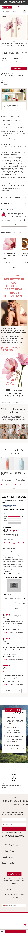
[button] (14, 116)
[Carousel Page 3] (13, 41)
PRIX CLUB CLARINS (18, 60)
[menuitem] (18, 7)
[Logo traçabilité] (3, 214)
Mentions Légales (14, 897)
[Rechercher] (24, 11)
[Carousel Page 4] (14, 41)
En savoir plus (5, 55)
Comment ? (4, 128)
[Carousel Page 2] (14, 267)
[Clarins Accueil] (7, 7)
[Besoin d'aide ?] (25, 925)
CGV (5, 894)
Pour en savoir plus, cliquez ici (14, 500)
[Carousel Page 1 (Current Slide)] (13, 267)
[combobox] (14, 819)
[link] (18, 60)
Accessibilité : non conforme (14, 900)
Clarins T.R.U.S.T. (13, 216)
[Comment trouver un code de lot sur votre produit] (24, 220)
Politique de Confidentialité (16, 894)
